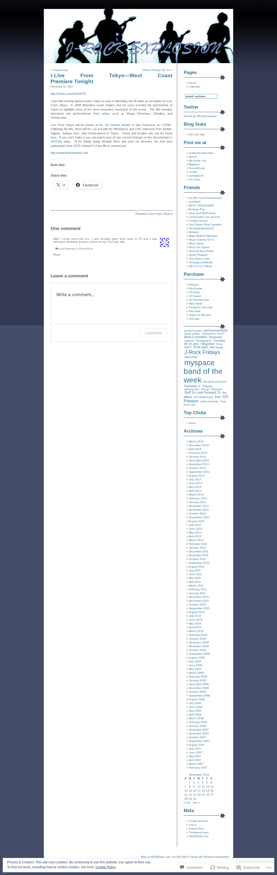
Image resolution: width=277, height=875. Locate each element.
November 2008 (199, 687)
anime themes (193, 330)
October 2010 (197, 604)
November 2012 (199, 509)
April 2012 (195, 536)
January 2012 (197, 547)
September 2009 (199, 653)
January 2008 (197, 725)
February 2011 (198, 589)
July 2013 (195, 479)
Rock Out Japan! (199, 247)
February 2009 (198, 676)
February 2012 (198, 543)
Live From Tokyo (160, 213)
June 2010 (195, 619)
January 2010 (197, 638)
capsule (189, 340)
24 (199, 794)
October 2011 (197, 559)
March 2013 (196, 494)
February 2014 (198, 452)
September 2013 (199, 471)
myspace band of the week (203, 371)
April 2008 (195, 714)
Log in (193, 824)
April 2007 (195, 760)
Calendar (194, 86)
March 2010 (196, 631)
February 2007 (198, 767)
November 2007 (199, 733)
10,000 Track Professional (205, 197)
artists (106, 113)
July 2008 (195, 703)
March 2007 (196, 763)
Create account (198, 820)
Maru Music (196, 303)
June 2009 (195, 665)
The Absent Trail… (200, 258)
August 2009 (197, 657)
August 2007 (197, 744)
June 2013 (195, 483)
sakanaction (191, 389)
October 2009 (197, 650)
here (54, 137)
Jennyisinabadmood (201, 228)
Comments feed (199, 832)
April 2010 (195, 627)
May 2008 (195, 710)
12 (207, 786)
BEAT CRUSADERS (201, 205)
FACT (188, 347)
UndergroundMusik (200, 262)
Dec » (196, 802)
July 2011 (195, 570)
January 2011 (197, 593)
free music (216, 347)
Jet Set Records (199, 299)
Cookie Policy (105, 867)
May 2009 (195, 668)
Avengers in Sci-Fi (213, 333)
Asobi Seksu (192, 333)
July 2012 (195, 524)
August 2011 (197, 566)
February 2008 (198, 722)
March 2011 (196, 585)
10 (199, 786)
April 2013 (195, 490)
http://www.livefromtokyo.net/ (69, 152)
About (192, 82)
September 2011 (199, 562)
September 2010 (199, 608)
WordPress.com (198, 836)
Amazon (194, 284)
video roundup (209, 401)
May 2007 (195, 756)
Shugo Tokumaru (212, 389)
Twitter (191, 107)
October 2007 (197, 737)
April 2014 (195, 449)
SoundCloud (197, 168)
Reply (56, 254)
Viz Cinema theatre (118, 125)
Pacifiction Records (201, 307)
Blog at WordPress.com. (156, 856)
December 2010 (199, 596)
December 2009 (199, 642)
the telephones (203, 397)
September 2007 (199, 741)
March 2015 (196, 441)
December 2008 (199, 684)
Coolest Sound (198, 220)
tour (218, 397)
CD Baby (194, 292)
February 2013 (198, 498)
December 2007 (199, 729)
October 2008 (197, 691)
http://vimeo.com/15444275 (68, 93)
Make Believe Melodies (203, 235)
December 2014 (199, 445)
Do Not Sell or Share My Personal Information (200, 856)
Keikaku (194, 232)
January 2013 (197, 502)
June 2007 (195, 752)
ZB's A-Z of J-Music (200, 266)
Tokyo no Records (200, 314)
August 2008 (197, 699)
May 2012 (195, 532)
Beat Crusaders (195, 337)
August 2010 (197, 612)
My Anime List (197, 160)
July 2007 (195, 748)
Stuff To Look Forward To (202, 392)
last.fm (193, 156)
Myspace (194, 164)
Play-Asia (194, 311)
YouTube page (60, 141)
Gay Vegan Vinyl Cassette (205, 224)
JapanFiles (191, 356)
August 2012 (197, 521)
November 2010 (199, 600)
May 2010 (195, 623)
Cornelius (219, 340)
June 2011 (195, 574)
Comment (153, 332)
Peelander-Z (192, 386)
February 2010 (198, 634)
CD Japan (195, 295)
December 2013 (199, 460)
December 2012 (199, 505)
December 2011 (199, 551)
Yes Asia (194, 318)
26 (207, 794)
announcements (215, 330)
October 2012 (197, 513)
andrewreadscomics (201, 152)
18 (203, 790)
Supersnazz (60, 70)
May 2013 (195, 486)
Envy (219, 343)
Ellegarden (208, 343)
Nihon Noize (196, 243)
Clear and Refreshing (202, 213)
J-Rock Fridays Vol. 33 (156, 70)
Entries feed (196, 828)
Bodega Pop (197, 209)
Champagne (203, 340)
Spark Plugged (198, 254)
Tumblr (193, 171)
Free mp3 (201, 347)
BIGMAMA (215, 337)
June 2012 (195, 528)
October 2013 (197, 467)
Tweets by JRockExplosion (200, 116)
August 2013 (197, 475)
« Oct (187, 802)
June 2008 (195, 706)
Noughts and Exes (215, 381)
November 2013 (199, 464)
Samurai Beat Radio (201, 250)
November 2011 (199, 555)
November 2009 (199, 646)
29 (190, 798)
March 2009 (196, 672)
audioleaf (194, 201)
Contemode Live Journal (204, 216)
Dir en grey (191, 343)
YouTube (194, 179)
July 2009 (195, 661)
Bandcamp (195, 288)
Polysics (207, 386)
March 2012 (196, 540)
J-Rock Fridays (202, 352)
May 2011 (195, 577)
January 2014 (197, 456)
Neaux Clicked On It (201, 239)
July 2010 (195, 615)
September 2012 (199, 517)
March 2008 (196, 718)
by (59, 248)
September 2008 (199, 695)
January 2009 (197, 680)
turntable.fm (196, 175)
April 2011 (195, 581)
